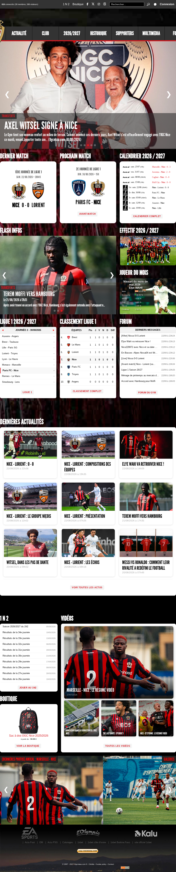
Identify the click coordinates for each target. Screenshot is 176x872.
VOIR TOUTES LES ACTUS (87, 587)
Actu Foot (30, 842)
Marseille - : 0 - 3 (161, 167)
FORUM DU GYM (147, 392)
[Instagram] (99, 4)
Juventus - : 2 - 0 (161, 172)
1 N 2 (66, 4)
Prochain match (75, 156)
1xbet (80, 842)
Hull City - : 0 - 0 (161, 182)
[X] (93, 4)
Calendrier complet (147, 216)
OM (41, 842)
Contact (111, 864)
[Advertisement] (113, 17)
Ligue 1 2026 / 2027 (18, 321)
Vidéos (67, 618)
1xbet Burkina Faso (120, 842)
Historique (98, 33)
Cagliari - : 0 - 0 (160, 177)
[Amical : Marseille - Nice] (51, 790)
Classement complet (87, 391)
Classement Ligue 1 (78, 321)
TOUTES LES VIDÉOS (117, 746)
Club (45, 33)
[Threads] (104, 4)
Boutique (78, 4)
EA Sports (30, 833)
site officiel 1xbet (143, 842)
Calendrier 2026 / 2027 (142, 156)
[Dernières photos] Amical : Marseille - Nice (29, 759)
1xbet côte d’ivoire (97, 842)
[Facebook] (87, 4)
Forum (126, 321)
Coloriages (67, 842)
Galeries (169, 759)
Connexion (167, 4)
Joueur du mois (134, 273)
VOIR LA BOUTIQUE (27, 746)
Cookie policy (101, 864)
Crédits (91, 864)
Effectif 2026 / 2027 (139, 230)
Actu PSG (53, 842)
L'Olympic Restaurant (88, 833)
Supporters (125, 33)
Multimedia (151, 33)
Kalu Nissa (146, 833)
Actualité (19, 33)
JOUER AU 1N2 (27, 687)
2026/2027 (72, 33)
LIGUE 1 (27, 392)
